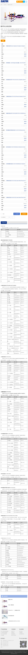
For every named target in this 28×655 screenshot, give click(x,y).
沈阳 (4, 643)
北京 (7, 640)
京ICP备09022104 (14, 653)
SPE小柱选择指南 (4, 633)
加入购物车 (16, 213)
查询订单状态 (13, 635)
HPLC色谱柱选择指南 (4, 631)
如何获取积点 (21, 633)
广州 (4, 645)
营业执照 (24, 652)
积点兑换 (20, 631)
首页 (1, 4)
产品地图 (2, 635)
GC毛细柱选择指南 (4, 632)
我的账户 (12, 632)
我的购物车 (13, 633)
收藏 (3, 40)
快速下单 (12, 631)
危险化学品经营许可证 (18, 652)
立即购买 (24, 213)
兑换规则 (20, 632)
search (24, 2)
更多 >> (2, 647)
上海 (4, 641)
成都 (4, 644)
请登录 (25, 54)
